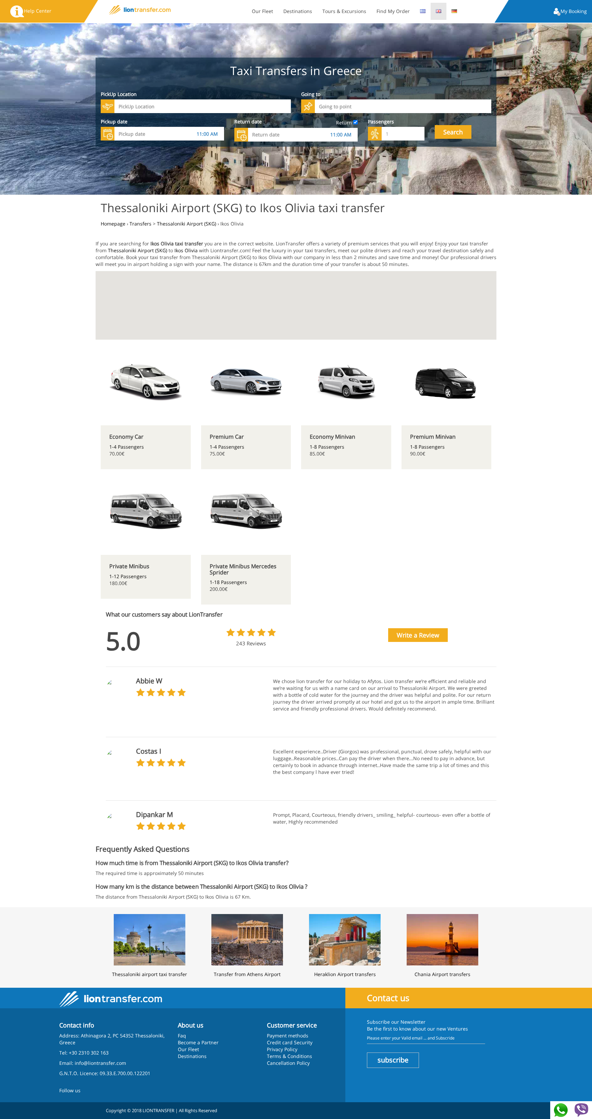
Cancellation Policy (288, 1063)
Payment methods (287, 1035)
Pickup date (114, 121)
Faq (182, 1035)
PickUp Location (119, 94)
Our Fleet (262, 11)
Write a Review (418, 635)
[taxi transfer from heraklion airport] (345, 939)
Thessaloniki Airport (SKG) (137, 250)
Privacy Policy (282, 1049)
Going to (310, 94)
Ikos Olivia (186, 250)
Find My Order (393, 11)
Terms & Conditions (289, 1056)
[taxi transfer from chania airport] (442, 939)
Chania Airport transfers (442, 974)
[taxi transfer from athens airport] (247, 939)
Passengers (381, 121)
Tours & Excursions (344, 11)
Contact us (388, 998)
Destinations (297, 11)
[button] (570, 12)
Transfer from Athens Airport (247, 974)
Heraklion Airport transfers (345, 974)
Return (344, 122)
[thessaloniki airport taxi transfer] (149, 939)
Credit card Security (289, 1042)
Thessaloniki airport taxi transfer (149, 974)
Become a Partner (198, 1042)
